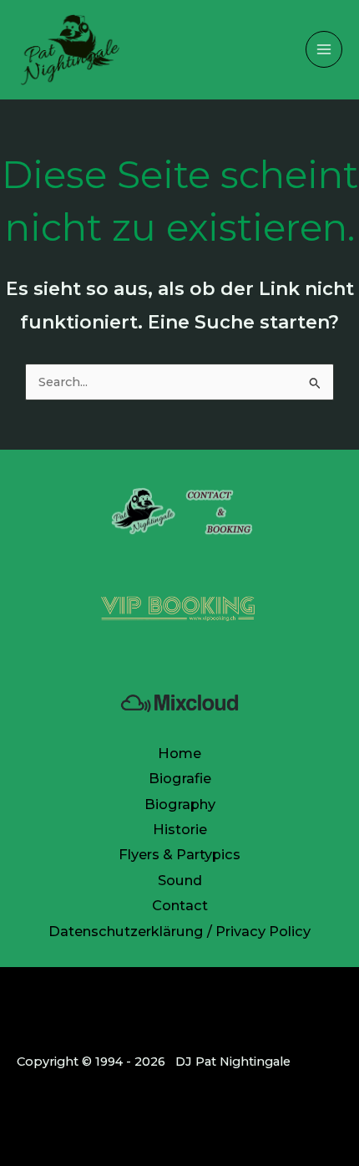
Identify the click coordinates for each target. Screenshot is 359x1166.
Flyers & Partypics (179, 854)
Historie (180, 829)
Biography (179, 804)
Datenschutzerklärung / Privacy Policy (179, 931)
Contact (180, 905)
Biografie (180, 778)
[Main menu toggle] (324, 49)
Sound (180, 880)
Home (179, 753)
